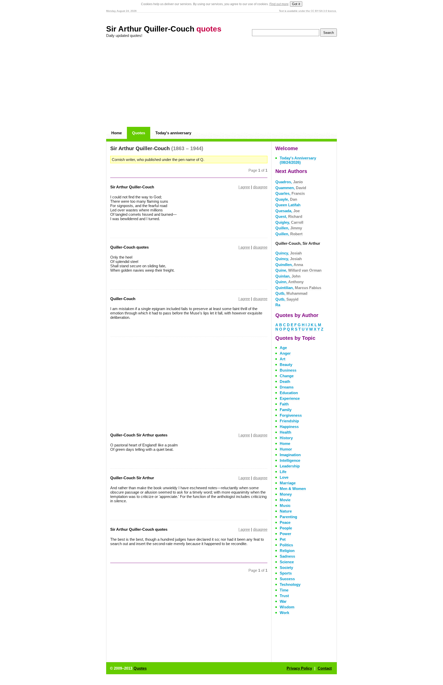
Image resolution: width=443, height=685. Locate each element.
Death (285, 381)
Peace (285, 522)
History (286, 438)
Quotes (138, 133)
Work (284, 612)
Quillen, (288, 228)
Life (283, 471)
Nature (286, 511)
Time (284, 590)
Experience (290, 398)
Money (286, 494)
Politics (286, 545)
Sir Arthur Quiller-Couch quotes (138, 529)
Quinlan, (287, 276)
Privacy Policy (299, 668)
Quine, (298, 270)
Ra (277, 305)
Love (284, 477)
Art (282, 359)
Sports (286, 573)
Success (287, 579)
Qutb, (291, 293)
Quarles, (290, 193)
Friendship (289, 421)
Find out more (279, 4)
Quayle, (286, 199)
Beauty (286, 364)
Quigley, (289, 222)
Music (285, 505)
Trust (284, 596)
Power (285, 533)
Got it (296, 4)
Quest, (288, 216)
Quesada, (287, 211)
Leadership (290, 466)
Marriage (288, 483)
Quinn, (289, 282)
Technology (290, 584)
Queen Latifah (287, 205)
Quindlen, (289, 264)
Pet (283, 539)
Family (285, 409)
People (286, 528)
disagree (260, 187)
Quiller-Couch (122, 299)
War (283, 601)
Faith (284, 404)
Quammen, (290, 188)
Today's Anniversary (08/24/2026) (298, 160)
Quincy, (288, 253)
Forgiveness (291, 415)
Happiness (289, 426)
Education (289, 393)
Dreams (287, 387)
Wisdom (287, 607)
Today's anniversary (173, 133)
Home (116, 133)
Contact (325, 668)
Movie (285, 500)
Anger (285, 353)
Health (285, 432)
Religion (287, 550)
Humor (286, 449)
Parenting (288, 517)
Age (283, 347)
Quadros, (289, 182)
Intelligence (290, 460)
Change (287, 376)
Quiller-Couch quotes (129, 247)
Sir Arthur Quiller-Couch (164, 29)
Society (286, 567)
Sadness (287, 556)
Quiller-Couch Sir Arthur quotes (138, 435)
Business (288, 370)
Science (287, 562)
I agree (244, 187)
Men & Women (293, 488)
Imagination (290, 455)
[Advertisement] (221, 82)
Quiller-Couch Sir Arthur (132, 478)
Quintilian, (298, 287)
